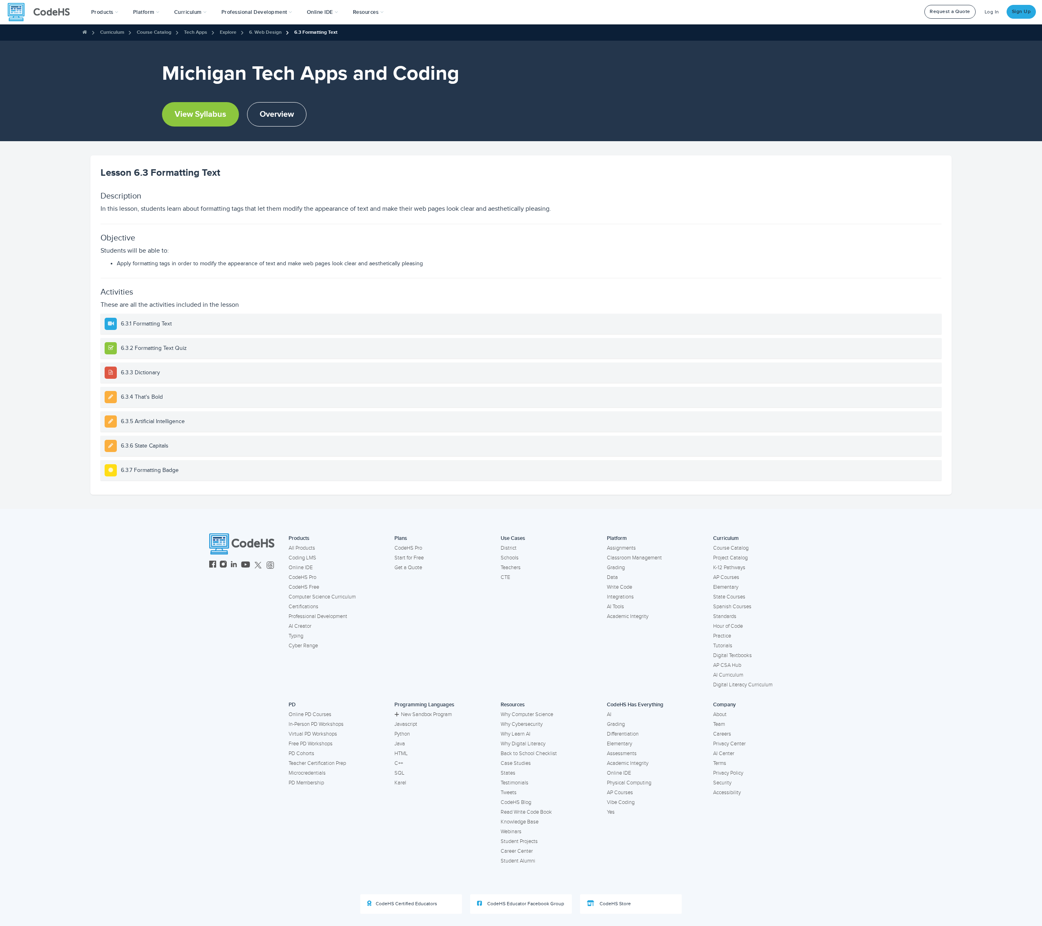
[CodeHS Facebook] (212, 565)
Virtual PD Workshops (313, 734)
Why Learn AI (515, 734)
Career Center (517, 851)
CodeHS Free (304, 587)
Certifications (303, 606)
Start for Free (409, 558)
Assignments (621, 548)
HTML (401, 753)
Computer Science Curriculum (322, 597)
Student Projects (519, 841)
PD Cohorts (301, 753)
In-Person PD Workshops (316, 724)
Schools (510, 558)
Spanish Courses (732, 606)
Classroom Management (634, 558)
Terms (719, 763)
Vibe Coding (621, 802)
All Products (302, 548)
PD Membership (306, 783)
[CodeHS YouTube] (245, 565)
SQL (399, 773)
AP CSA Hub (727, 665)
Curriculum (112, 32)
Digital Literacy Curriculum (743, 684)
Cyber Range (303, 645)
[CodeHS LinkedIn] (233, 565)
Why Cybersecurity (522, 724)
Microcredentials (307, 773)
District (509, 548)
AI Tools (615, 606)
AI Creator (300, 626)
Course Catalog (154, 32)
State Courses (729, 597)
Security (722, 783)
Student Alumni (518, 861)
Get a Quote (408, 567)
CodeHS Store (614, 904)
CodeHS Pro (302, 577)
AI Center (723, 753)
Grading (616, 567)
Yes (611, 812)
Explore (228, 32)
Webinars (511, 831)
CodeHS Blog (516, 802)
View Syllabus (200, 114)
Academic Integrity (627, 616)
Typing (296, 636)
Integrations (620, 597)
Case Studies (516, 763)
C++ (398, 763)
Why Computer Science (527, 714)
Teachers (511, 567)
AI (609, 714)
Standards (724, 616)
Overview (277, 114)
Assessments (622, 753)
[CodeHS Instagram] (223, 565)
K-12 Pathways (729, 567)
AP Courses (726, 577)
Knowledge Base (520, 822)
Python (402, 734)
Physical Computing (629, 783)
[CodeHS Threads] (270, 565)
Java (399, 743)
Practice (722, 636)
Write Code (619, 587)
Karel (400, 783)
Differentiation (623, 734)
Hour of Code (728, 626)
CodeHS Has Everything (635, 705)
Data (612, 577)
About (720, 714)
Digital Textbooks (732, 655)
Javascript (405, 724)
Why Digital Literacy (523, 743)
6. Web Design (265, 32)
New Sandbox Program (426, 714)
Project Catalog (730, 558)
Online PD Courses (310, 714)
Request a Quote (950, 12)
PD (292, 705)
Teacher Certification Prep (317, 763)
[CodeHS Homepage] (42, 12)
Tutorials (722, 645)
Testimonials (514, 783)
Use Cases (513, 538)
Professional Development (318, 616)
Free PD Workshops (311, 743)
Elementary (725, 587)
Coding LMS (302, 558)
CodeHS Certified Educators (406, 904)
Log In (992, 12)
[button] (105, 12)
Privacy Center (729, 743)
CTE (505, 577)
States (508, 773)
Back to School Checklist (529, 753)
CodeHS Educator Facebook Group (525, 904)
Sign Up (1021, 12)
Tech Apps (195, 32)
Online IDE (301, 567)
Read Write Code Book (526, 812)
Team (719, 724)
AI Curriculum (728, 675)
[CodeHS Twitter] (258, 565)
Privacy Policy (728, 773)
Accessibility (727, 792)
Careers (722, 734)
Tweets (509, 792)
